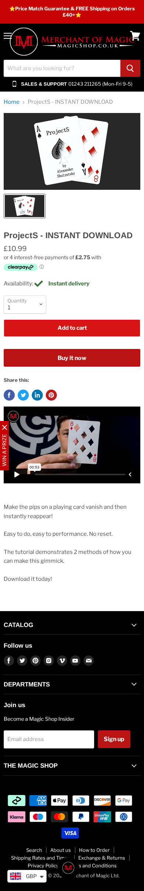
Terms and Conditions (92, 865)
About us (60, 850)
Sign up (114, 739)
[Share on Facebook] (9, 395)
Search (34, 850)
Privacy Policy (43, 865)
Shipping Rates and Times (40, 858)
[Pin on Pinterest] (51, 395)
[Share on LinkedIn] (37, 395)
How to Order (94, 850)
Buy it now (72, 357)
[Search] (130, 68)
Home (12, 102)
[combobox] (62, 68)
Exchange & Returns (101, 858)
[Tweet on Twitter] (23, 395)
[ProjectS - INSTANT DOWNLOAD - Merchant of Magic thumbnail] (24, 206)
